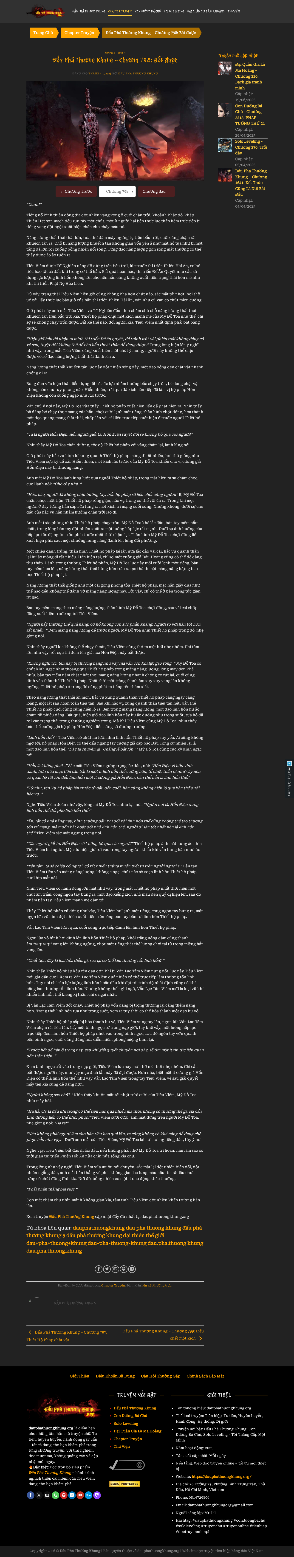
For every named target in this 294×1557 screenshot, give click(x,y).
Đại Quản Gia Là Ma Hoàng (205, 11)
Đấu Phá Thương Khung (88, 11)
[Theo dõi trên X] (39, 1495)
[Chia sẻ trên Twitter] (107, 1269)
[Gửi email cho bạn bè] (115, 1269)
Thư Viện (234, 11)
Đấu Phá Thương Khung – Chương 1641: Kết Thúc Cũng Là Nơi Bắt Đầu (251, 183)
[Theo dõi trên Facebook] (30, 1495)
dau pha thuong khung (153, 1228)
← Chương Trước (76, 191)
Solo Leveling (174, 11)
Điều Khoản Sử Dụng (115, 1376)
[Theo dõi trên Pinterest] (64, 1495)
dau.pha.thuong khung (175, 1243)
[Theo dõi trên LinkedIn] (72, 1495)
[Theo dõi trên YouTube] (80, 1495)
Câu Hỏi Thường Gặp (160, 1376)
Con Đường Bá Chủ (148, 11)
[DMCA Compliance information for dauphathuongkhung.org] (127, 1464)
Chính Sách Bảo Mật (205, 1376)
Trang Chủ (43, 33)
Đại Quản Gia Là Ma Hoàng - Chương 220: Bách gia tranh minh (250, 76)
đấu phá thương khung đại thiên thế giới (115, 1235)
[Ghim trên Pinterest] (123, 1269)
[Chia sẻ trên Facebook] (98, 1269)
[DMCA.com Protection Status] (124, 1483)
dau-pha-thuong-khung (117, 1243)
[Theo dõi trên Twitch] (97, 1495)
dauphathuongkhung (99, 1228)
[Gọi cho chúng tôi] (55, 1495)
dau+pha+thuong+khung (56, 1243)
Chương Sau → (156, 191)
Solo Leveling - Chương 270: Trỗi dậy (251, 147)
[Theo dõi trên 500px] (88, 1495)
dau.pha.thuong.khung (54, 1251)
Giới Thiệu (79, 1376)
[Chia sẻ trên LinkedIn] (132, 1269)
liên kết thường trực (156, 1285)
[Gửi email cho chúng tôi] (47, 1495)
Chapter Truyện (120, 11)
